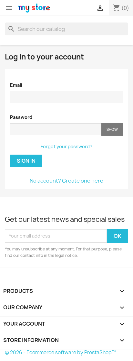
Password (21, 117)
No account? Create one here (66, 180)
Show (112, 129)
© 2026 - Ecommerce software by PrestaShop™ (60, 352)
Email (16, 85)
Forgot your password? (66, 146)
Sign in (26, 160)
